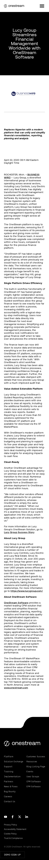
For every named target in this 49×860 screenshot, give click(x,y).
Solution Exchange (13, 761)
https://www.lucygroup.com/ (27, 591)
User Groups (33, 776)
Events (30, 771)
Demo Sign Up (12, 854)
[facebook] (12, 816)
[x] (19, 816)
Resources (32, 761)
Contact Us (9, 801)
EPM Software (33, 786)
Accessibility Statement (15, 829)
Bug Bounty (9, 791)
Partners (8, 781)
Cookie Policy (10, 834)
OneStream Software (16, 602)
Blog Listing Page (36, 766)
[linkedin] (26, 816)
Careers (8, 796)
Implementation (12, 776)
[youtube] (5, 816)
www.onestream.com (16, 687)
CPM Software (34, 781)
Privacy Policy (10, 825)
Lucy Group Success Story (19, 532)
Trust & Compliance (13, 838)
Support (8, 766)
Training (8, 771)
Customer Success (36, 756)
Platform (8, 756)
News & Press (10, 786)
